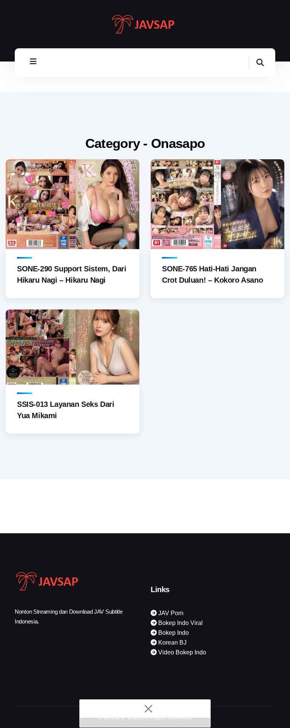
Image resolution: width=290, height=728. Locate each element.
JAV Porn (170, 613)
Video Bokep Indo (181, 652)
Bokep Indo (173, 632)
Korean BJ (172, 642)
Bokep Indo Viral (180, 623)
